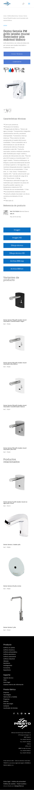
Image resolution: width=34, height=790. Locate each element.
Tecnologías (7, 695)
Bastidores (6, 663)
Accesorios (6, 668)
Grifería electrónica (9, 654)
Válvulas (6, 661)
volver (5, 25)
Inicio (4, 16)
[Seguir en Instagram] (21, 713)
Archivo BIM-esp (17, 261)
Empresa (6, 692)
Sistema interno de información (13, 684)
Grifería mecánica (9, 650)
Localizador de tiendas (10, 708)
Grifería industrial (9, 659)
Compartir (17, 62)
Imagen (17, 230)
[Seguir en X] (17, 713)
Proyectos (6, 699)
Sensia (21, 16)
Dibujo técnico (17, 245)
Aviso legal (6, 682)
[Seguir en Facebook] (13, 713)
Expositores (7, 670)
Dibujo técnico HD (17, 253)
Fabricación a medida (10, 697)
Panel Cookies (21, 784)
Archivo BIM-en (17, 269)
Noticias (5, 701)
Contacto (6, 706)
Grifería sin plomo (9, 647)
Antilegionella (7, 665)
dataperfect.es (19, 786)
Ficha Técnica (17, 54)
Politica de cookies (9, 784)
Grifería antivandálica (10, 652)
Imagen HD (17, 237)
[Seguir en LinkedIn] (25, 713)
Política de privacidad (19, 781)
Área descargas (8, 703)
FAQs (5, 680)
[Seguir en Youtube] (29, 713)
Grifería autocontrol (9, 656)
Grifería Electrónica (12, 16)
